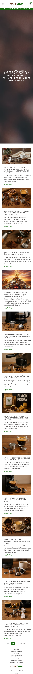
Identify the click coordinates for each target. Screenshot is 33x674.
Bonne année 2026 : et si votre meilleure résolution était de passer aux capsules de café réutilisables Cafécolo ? (17, 170)
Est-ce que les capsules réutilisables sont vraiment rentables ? (17, 458)
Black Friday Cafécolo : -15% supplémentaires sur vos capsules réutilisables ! (16, 418)
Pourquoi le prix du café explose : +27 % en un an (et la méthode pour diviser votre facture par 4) (17, 294)
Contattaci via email (16, 670)
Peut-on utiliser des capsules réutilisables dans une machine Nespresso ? (15, 499)
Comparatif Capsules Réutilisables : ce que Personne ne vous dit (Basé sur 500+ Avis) (17, 336)
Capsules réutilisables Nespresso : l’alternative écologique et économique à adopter (16, 624)
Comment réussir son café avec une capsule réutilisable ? (16, 377)
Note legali (16, 653)
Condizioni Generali (16, 655)
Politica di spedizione (16, 660)
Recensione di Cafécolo (16, 662)
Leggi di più (7, 184)
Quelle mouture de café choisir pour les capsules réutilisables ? (17, 253)
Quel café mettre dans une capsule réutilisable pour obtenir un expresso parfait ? (16, 212)
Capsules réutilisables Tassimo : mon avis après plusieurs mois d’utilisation (17, 583)
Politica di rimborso (16, 658)
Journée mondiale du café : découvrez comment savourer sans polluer (17, 541)
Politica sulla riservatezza (16, 657)
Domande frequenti (16, 651)
